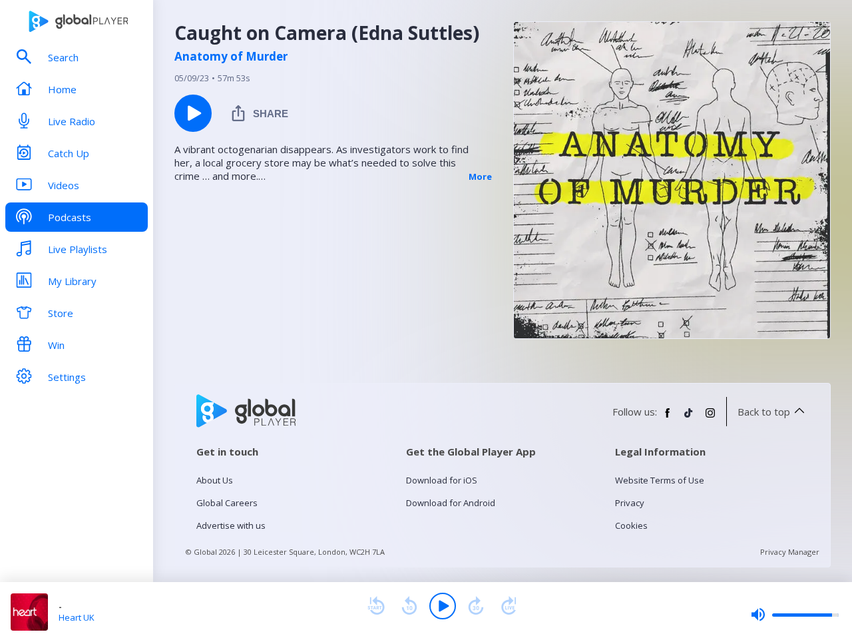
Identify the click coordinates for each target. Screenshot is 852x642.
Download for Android (450, 503)
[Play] (442, 606)
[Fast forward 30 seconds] (476, 606)
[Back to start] (376, 606)
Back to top (764, 411)
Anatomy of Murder (231, 56)
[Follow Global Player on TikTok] (689, 418)
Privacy (629, 503)
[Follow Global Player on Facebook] (667, 418)
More (480, 176)
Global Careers (227, 503)
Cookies (631, 525)
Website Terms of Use (659, 480)
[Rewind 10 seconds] (409, 606)
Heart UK (77, 617)
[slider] (794, 614)
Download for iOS (441, 480)
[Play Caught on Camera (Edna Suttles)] (193, 113)
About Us (214, 480)
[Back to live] (509, 606)
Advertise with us (231, 525)
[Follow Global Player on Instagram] (710, 418)
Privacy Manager (789, 551)
